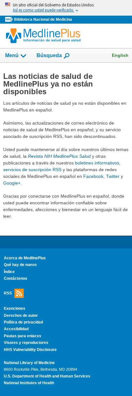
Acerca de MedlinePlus (25, 258)
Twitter (113, 176)
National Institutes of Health (29, 383)
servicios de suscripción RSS (32, 169)
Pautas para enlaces (22, 336)
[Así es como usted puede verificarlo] (66, 8)
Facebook (93, 176)
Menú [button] (12, 55)
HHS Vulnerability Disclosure (30, 349)
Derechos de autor (21, 315)
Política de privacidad (23, 322)
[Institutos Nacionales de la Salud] (9, 19)
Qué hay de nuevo (20, 265)
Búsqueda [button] (49, 57)
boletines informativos (97, 162)
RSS (8, 293)
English (120, 55)
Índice (9, 272)
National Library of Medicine (29, 363)
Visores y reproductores (26, 342)
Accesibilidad (16, 329)
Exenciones (14, 308)
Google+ (12, 183)
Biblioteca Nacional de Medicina (43, 19)
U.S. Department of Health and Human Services (47, 376)
